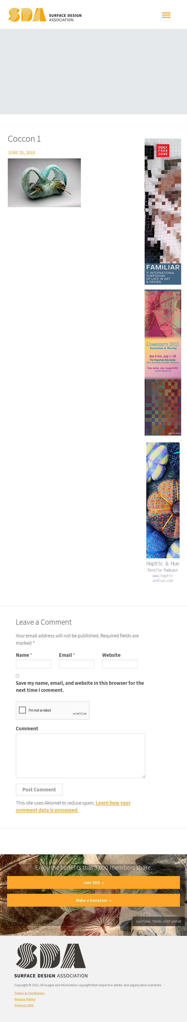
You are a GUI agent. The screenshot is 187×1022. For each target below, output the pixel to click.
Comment (27, 728)
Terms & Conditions (29, 993)
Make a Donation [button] (91, 900)
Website (111, 655)
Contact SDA (24, 1005)
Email (65, 655)
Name (22, 655)
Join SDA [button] (91, 882)
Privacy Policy (25, 999)
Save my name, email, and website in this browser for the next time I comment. (80, 686)
